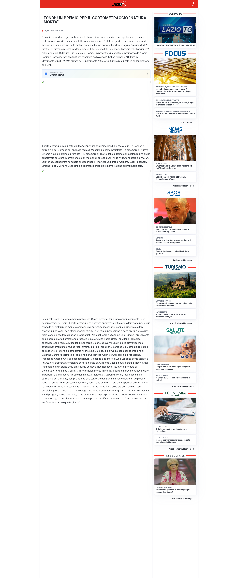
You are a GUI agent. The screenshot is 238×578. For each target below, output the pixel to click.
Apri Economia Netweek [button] (180, 449)
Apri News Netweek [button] (182, 186)
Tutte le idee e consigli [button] (181, 498)
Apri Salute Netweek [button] (182, 386)
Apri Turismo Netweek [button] (181, 323)
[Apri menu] (44, 4)
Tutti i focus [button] (186, 122)
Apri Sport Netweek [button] (182, 260)
